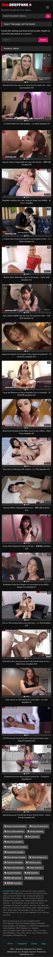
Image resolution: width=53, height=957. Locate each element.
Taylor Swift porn (36, 868)
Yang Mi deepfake (14, 873)
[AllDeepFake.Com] (21, 5)
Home (10, 944)
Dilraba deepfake (36, 831)
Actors (34, 944)
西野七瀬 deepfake (14, 878)
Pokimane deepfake (14, 862)
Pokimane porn (34, 862)
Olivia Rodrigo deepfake (16, 857)
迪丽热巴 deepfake (35, 878)
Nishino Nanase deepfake (17, 847)
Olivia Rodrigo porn (39, 857)
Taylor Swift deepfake (15, 868)
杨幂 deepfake (32, 873)
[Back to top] (45, 949)
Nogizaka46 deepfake (15, 852)
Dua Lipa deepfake (14, 836)
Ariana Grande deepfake (16, 826)
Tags (43, 944)
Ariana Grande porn (40, 826)
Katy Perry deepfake (15, 842)
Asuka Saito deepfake (15, 831)
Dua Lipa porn (33, 836)
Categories (22, 944)
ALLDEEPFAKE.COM (11, 891)
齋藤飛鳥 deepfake (14, 883)
